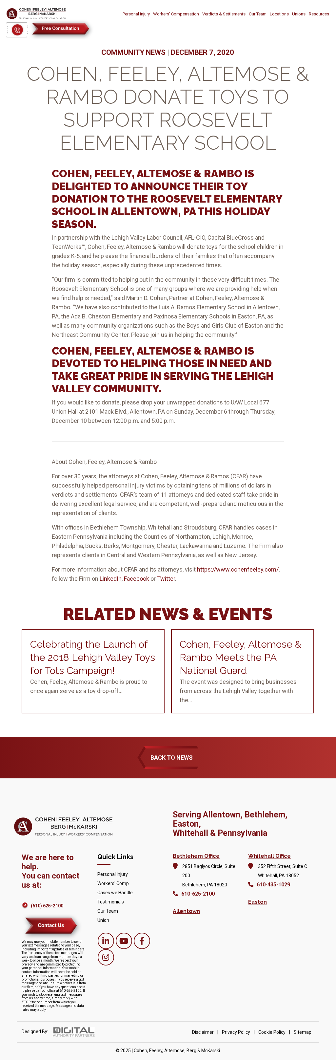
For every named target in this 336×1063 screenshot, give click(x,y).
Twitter (166, 578)
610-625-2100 (198, 894)
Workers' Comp (113, 883)
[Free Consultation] (61, 29)
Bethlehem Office (196, 856)
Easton (257, 902)
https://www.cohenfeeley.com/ (238, 569)
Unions (299, 13)
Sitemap (302, 1032)
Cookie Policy (272, 1032)
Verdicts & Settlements (224, 13)
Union (103, 920)
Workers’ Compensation (176, 13)
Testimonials (110, 901)
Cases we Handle (115, 892)
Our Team (258, 13)
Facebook (136, 578)
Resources (319, 13)
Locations (279, 13)
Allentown (186, 911)
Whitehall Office (269, 856)
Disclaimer (203, 1032)
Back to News (171, 757)
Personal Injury (136, 13)
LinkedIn (111, 578)
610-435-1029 (273, 884)
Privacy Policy (236, 1032)
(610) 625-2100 (47, 905)
